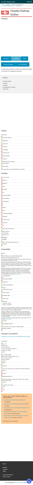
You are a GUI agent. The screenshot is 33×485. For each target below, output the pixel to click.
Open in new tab (24, 336)
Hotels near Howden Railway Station (13, 400)
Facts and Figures (8, 64)
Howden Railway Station (8, 5)
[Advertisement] (16, 38)
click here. (16, 274)
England (8, 4)
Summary (6, 58)
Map (24, 58)
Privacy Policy (6, 476)
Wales (4, 471)
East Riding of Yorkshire (17, 4)
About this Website (8, 474)
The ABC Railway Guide (8, 2)
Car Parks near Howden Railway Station (14, 403)
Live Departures (22, 64)
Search (4, 463)
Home (2, 4)
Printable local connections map (9, 336)
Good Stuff (20, 482)
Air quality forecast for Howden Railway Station (16, 407)
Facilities (16, 58)
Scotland (5, 469)
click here (7, 319)
